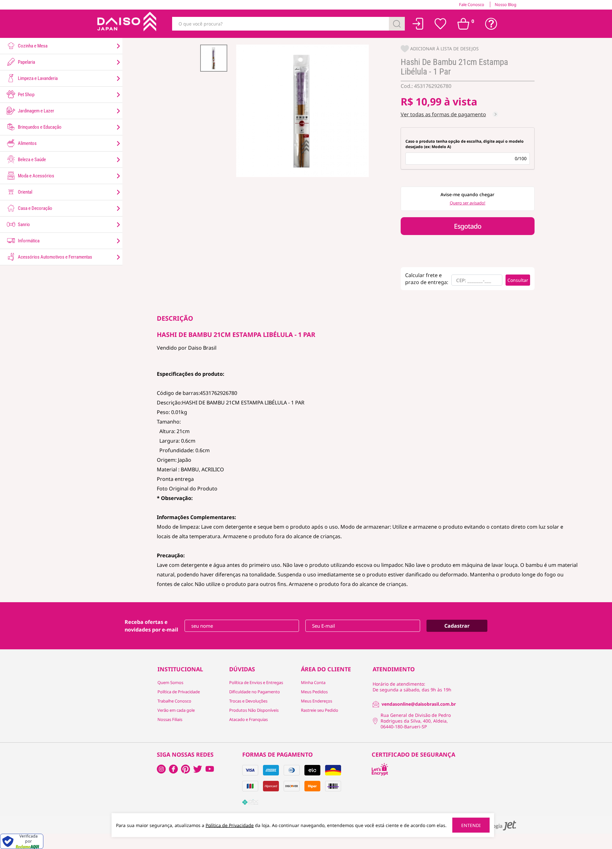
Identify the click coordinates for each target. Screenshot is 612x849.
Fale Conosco (471, 4)
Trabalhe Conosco (174, 701)
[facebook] (161, 769)
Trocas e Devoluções (248, 701)
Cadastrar (457, 625)
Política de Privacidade (178, 692)
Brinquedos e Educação (39, 127)
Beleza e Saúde (31, 159)
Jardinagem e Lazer (35, 111)
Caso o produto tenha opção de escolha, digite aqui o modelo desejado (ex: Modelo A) (464, 144)
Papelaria (26, 62)
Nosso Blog (505, 4)
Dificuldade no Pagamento (254, 692)
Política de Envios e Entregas (256, 682)
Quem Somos (170, 682)
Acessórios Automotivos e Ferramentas (54, 257)
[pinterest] (185, 769)
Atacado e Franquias (248, 719)
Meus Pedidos (314, 692)
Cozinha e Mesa (32, 46)
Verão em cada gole (176, 710)
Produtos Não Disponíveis (254, 710)
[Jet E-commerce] (496, 826)
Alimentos (27, 143)
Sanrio (23, 224)
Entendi (471, 825)
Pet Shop (25, 94)
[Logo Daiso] (126, 24)
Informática (28, 241)
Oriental (24, 192)
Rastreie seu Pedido (319, 710)
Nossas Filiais (169, 719)
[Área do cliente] (418, 24)
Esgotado (467, 226)
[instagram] (173, 769)
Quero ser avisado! (467, 203)
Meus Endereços (316, 701)
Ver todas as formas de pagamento (443, 114)
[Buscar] (397, 24)
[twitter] (197, 769)
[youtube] (209, 769)
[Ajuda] (491, 24)
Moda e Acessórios (35, 176)
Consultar (517, 280)
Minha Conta (313, 682)
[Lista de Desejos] (440, 24)
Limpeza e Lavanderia (37, 78)
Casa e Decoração (34, 208)
